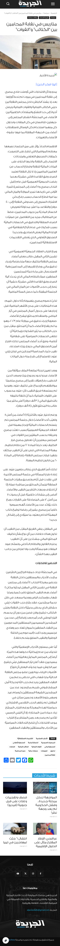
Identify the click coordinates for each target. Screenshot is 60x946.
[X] (25, 874)
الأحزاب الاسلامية (41, 738)
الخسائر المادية (33, 743)
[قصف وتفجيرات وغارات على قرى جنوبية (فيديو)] (15, 788)
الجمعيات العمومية (48, 743)
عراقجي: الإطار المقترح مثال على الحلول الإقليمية (45, 842)
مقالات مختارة (32, 17)
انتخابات (12, 747)
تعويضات (44, 751)
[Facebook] (41, 874)
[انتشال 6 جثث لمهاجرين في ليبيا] (15, 829)
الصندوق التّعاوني (19, 743)
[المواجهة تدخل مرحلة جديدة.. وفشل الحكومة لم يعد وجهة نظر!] (45, 788)
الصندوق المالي (49, 747)
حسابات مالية (33, 751)
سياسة (46, 13)
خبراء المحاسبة (20, 751)
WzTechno (10, 940)
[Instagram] (33, 874)
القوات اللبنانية (36, 747)
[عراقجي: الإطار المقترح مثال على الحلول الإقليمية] (45, 829)
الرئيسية (54, 13)
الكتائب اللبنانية (23, 747)
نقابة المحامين (50, 755)
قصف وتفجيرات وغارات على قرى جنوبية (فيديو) (16, 801)
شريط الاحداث (44, 17)
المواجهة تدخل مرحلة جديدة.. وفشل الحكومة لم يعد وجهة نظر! (46, 805)
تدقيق (52, 751)
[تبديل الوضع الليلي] (5, 940)
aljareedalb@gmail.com (38, 910)
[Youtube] (18, 874)
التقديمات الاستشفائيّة (25, 738)
